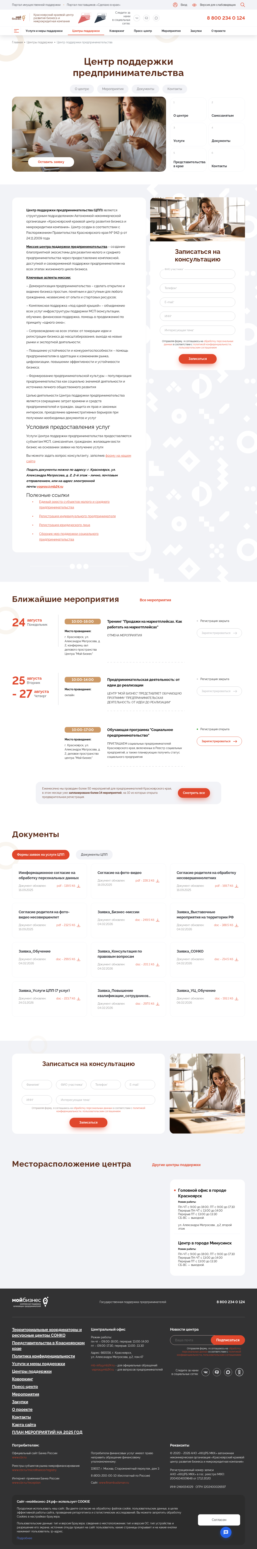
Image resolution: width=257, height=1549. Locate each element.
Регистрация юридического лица (64, 525)
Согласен (219, 1520)
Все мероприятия (155, 600)
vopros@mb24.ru (103, 1369)
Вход (184, 4)
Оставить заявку (51, 162)
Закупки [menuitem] (196, 30)
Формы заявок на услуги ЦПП (40, 855)
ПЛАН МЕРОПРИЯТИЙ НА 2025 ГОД (47, 1432)
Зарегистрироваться (216, 741)
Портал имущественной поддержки (36, 4)
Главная (17, 42)
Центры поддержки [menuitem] (86, 30)
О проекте (22, 1409)
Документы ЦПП (94, 855)
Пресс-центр (25, 1386)
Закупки (20, 1401)
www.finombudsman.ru (114, 1482)
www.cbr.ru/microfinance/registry (34, 1470)
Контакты (174, 89)
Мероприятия (112, 89)
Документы (145, 89)
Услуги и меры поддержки (38, 1363)
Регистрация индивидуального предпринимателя (77, 516)
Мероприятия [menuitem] (171, 30)
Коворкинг (22, 1379)
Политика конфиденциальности (43, 1356)
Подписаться (228, 1340)
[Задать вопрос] (226, 1532)
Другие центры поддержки (176, 1165)
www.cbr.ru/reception (26, 1482)
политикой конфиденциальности (212, 344)
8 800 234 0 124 (226, 18)
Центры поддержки (40, 42)
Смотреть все (194, 793)
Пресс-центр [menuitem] (143, 30)
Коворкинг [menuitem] (116, 30)
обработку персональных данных (92, 1108)
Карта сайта (24, 1424)
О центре (82, 89)
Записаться (198, 359)
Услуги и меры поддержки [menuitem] (44, 30)
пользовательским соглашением (198, 347)
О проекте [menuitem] (218, 30)
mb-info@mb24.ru (103, 1365)
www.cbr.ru (19, 1457)
